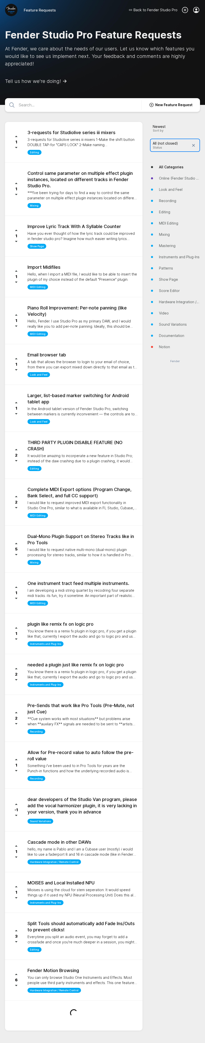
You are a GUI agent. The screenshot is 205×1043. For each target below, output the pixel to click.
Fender (175, 361)
